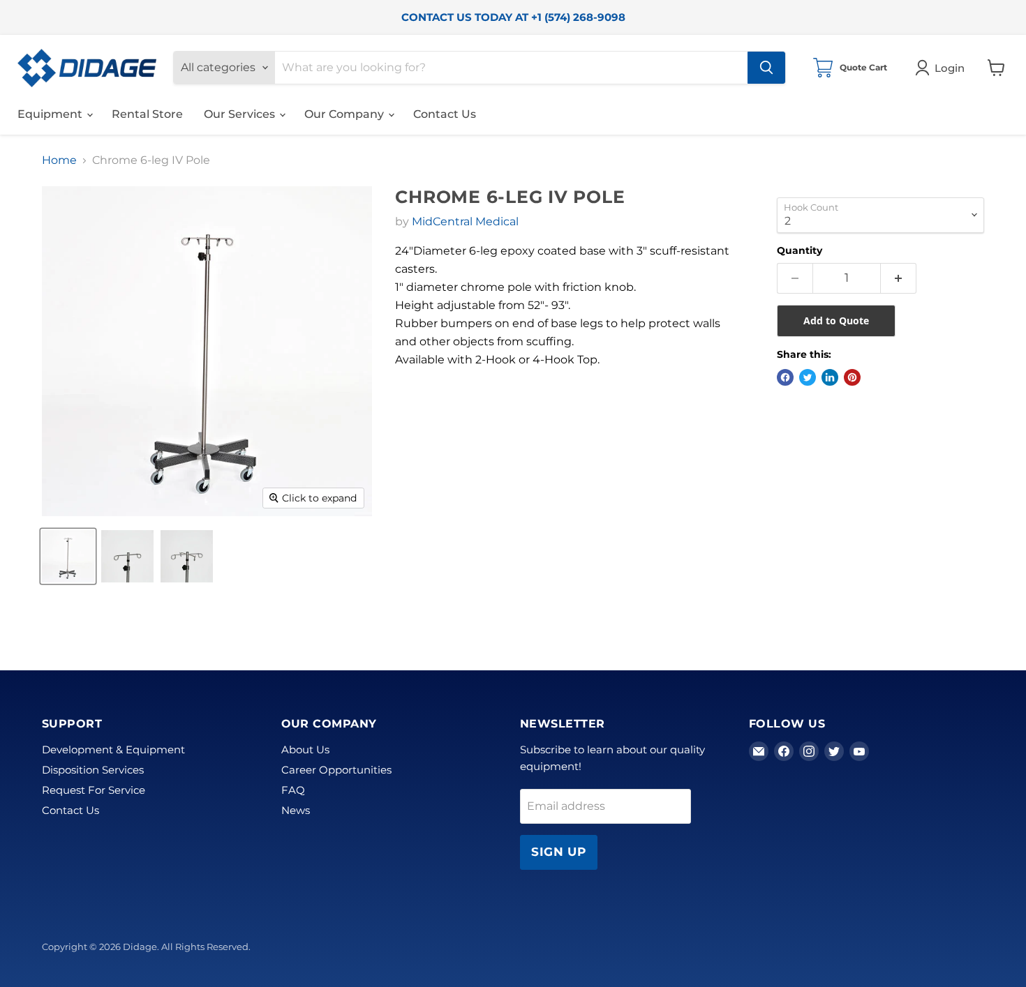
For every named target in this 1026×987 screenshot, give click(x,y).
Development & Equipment (113, 749)
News (295, 810)
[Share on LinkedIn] (829, 377)
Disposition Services (93, 769)
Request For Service (93, 790)
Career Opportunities (336, 769)
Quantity (799, 250)
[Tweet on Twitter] (807, 377)
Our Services (241, 114)
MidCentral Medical (465, 221)
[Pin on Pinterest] (852, 377)
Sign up (558, 852)
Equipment (51, 114)
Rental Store (147, 114)
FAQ (293, 790)
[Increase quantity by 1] (898, 278)
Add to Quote (836, 320)
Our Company (345, 114)
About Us (305, 749)
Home (59, 160)
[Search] (766, 68)
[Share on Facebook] (785, 377)
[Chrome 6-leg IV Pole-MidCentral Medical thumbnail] (68, 556)
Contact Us (444, 114)
